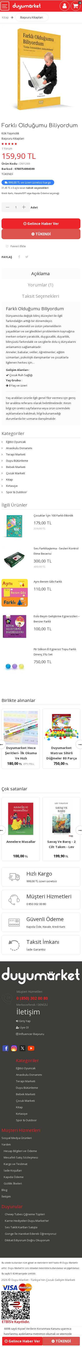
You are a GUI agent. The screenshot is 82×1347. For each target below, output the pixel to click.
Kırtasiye (12, 486)
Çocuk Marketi (15, 473)
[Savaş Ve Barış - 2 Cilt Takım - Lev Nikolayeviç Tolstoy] (61, 818)
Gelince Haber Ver (42, 223)
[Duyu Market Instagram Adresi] (14, 1050)
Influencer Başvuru (31, 1034)
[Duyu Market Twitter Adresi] (22, 1050)
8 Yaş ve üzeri (17, 385)
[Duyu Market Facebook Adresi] (5, 1050)
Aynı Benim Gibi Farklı (48, 581)
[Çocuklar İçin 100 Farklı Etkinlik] (15, 525)
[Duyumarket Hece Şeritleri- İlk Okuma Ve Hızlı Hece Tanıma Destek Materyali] (21, 728)
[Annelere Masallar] (21, 818)
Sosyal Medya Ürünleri (17, 1138)
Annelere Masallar (21, 841)
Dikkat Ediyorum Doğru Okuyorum (27, 1240)
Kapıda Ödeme (14, 1177)
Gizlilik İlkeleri (13, 1183)
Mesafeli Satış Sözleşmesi (21, 1157)
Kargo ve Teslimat (15, 1164)
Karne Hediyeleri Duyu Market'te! (27, 1221)
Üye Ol (24, 1027)
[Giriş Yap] (65, 7)
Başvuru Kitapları (31, 17)
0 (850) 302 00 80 (32, 998)
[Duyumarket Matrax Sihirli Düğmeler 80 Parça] (61, 728)
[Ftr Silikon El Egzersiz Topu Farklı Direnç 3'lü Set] (15, 666)
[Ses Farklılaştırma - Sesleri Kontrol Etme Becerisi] (15, 559)
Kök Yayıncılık (10, 133)
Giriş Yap (24, 1021)
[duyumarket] (26, 4)
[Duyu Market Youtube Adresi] (31, 1050)
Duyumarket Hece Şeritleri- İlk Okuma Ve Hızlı (21, 753)
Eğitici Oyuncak (16, 442)
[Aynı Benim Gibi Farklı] (15, 592)
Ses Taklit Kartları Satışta (21, 1227)
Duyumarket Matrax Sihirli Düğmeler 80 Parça (61, 753)
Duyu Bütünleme (17, 461)
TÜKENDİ (43, 234)
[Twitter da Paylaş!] (26, 256)
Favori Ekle (18, 246)
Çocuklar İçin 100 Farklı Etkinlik (53, 515)
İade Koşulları (13, 1170)
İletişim (28, 1011)
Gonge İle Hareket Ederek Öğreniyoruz (30, 1234)
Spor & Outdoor (16, 492)
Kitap (5, 17)
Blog (4, 1190)
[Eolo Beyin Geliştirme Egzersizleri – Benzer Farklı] (15, 626)
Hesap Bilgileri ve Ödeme (20, 1151)
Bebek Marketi (15, 467)
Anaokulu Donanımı (19, 448)
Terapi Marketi (15, 454)
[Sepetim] (75, 7)
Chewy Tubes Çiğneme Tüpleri (25, 1214)
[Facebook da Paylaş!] (19, 256)
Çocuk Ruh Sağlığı (21, 375)
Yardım (6, 1144)
